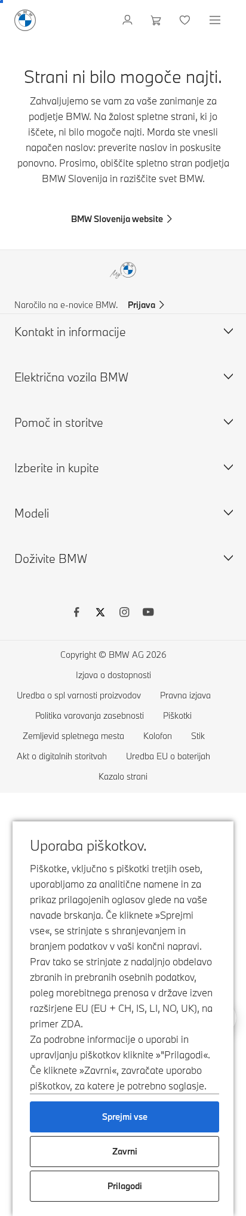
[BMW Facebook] (76, 613)
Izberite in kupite (56, 467)
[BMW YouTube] (148, 613)
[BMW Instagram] (124, 613)
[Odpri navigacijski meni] (216, 20)
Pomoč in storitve (58, 422)
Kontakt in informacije (70, 331)
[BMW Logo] (25, 20)
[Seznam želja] (186, 20)
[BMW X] (100, 613)
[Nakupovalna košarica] (157, 20)
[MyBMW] (128, 20)
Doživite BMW (50, 558)
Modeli (31, 513)
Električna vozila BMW (71, 377)
